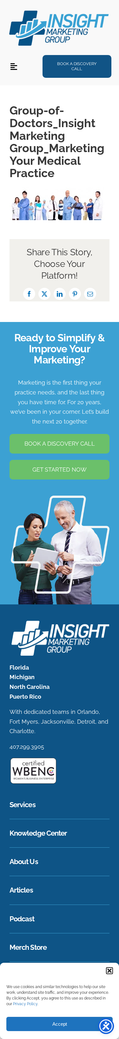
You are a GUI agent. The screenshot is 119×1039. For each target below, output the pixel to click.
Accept (59, 1024)
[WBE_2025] (33, 760)
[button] (109, 971)
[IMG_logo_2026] (59, 622)
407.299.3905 (27, 746)
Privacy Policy (25, 1004)
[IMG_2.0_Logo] (59, 10)
